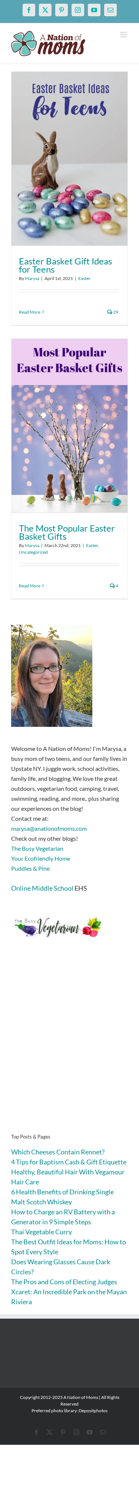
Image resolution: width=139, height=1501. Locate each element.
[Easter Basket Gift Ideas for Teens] (69, 159)
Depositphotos (93, 1410)
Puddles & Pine (30, 868)
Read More (29, 312)
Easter (84, 278)
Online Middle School (42, 888)
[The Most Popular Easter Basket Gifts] (69, 426)
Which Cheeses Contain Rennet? (58, 1152)
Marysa (32, 278)
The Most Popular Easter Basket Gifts (67, 532)
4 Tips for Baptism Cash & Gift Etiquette (68, 1162)
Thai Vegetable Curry (41, 1232)
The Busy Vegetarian (37, 848)
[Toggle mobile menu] (124, 34)
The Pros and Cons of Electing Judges (64, 1282)
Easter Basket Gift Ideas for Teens (65, 265)
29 (115, 312)
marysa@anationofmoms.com (49, 828)
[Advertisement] (69, 1047)
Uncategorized (33, 552)
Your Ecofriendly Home (40, 858)
